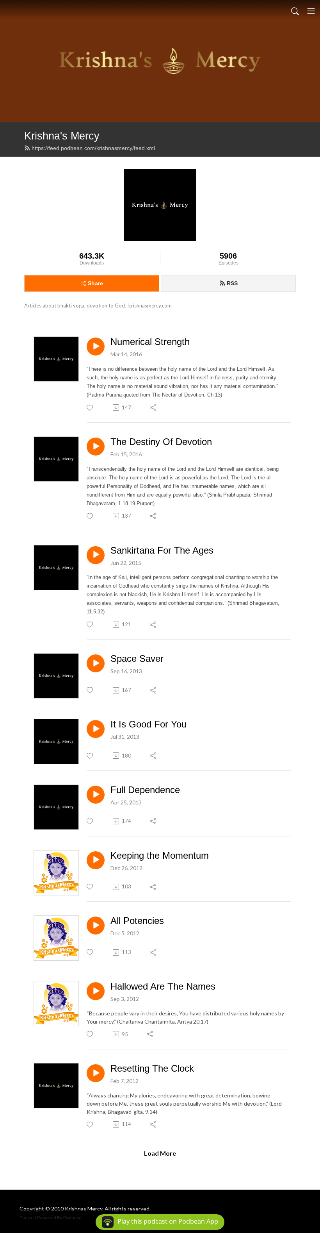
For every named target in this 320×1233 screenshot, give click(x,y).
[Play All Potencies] (96, 926)
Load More (160, 1153)
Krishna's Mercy (62, 136)
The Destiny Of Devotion (161, 441)
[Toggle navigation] (311, 11)
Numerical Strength (150, 341)
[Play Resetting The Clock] (96, 1073)
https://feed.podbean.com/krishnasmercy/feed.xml (93, 148)
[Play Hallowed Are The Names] (96, 991)
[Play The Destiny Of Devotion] (96, 447)
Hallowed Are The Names (162, 986)
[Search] (295, 11)
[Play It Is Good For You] (96, 729)
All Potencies (137, 920)
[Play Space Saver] (96, 663)
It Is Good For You (148, 724)
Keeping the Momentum (159, 855)
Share (95, 283)
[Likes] (90, 408)
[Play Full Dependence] (96, 795)
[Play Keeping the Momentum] (96, 860)
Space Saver (137, 658)
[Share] (153, 407)
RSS (232, 283)
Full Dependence (145, 789)
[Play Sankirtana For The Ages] (96, 555)
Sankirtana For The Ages (161, 550)
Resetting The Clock (152, 1068)
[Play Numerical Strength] (96, 347)
